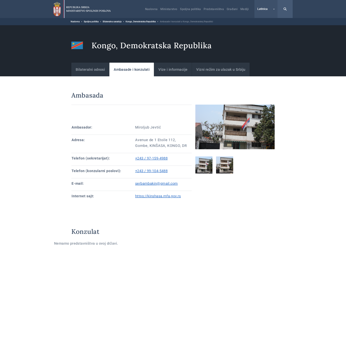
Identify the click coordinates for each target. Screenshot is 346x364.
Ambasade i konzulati (132, 69)
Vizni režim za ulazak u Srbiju (220, 69)
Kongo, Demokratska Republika (141, 21)
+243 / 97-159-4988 (151, 158)
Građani (232, 9)
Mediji (244, 9)
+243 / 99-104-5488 (151, 171)
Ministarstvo (168, 9)
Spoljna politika (190, 9)
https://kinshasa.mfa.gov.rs (158, 196)
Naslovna (151, 9)
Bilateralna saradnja (112, 21)
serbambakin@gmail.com (156, 183)
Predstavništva (214, 9)
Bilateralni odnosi (90, 69)
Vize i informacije (172, 69)
